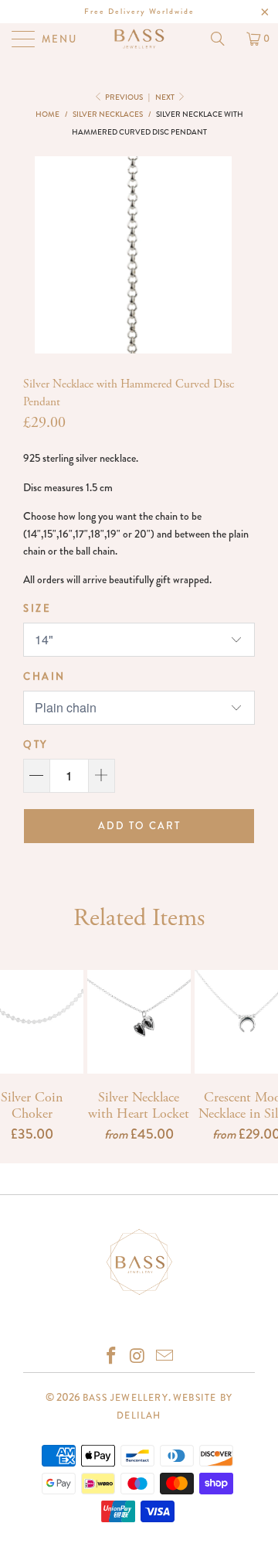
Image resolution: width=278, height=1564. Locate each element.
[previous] (45, 255)
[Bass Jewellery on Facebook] (111, 1357)
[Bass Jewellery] (139, 38)
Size (37, 608)
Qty (35, 744)
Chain (44, 676)
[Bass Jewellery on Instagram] (138, 1357)
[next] (221, 255)
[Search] (223, 39)
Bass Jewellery (125, 1398)
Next (165, 97)
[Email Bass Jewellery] (165, 1357)
